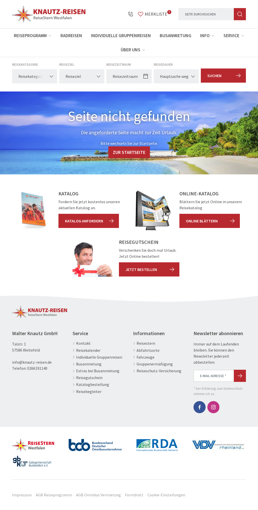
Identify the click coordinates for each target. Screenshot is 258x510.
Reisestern (146, 343)
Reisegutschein (89, 377)
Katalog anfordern (84, 220)
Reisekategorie (25, 64)
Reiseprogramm (30, 35)
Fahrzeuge (145, 357)
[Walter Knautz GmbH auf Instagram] (213, 407)
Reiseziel (66, 64)
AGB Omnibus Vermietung (98, 494)
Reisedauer (163, 64)
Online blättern (202, 220)
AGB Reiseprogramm (54, 494)
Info (205, 35)
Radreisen (71, 35)
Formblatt (134, 494)
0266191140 (37, 368)
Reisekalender (88, 350)
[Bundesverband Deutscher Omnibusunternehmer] (95, 443)
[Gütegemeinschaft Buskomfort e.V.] (32, 459)
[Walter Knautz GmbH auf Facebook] (200, 407)
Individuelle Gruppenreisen (121, 35)
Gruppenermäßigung (155, 364)
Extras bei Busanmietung (97, 370)
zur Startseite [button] (129, 152)
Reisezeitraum (118, 64)
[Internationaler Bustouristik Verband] (157, 443)
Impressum (22, 494)
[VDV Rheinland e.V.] (219, 443)
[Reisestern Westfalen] (33, 443)
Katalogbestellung (92, 384)
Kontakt (83, 343)
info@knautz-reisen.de (32, 362)
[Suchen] (240, 14)
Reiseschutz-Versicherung (159, 370)
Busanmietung (175, 35)
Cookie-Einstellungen (166, 494)
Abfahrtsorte (148, 350)
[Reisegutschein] (93, 259)
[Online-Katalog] (153, 211)
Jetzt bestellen (141, 269)
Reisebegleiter (89, 391)
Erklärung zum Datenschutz (222, 388)
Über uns (130, 50)
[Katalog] (32, 211)
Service (231, 35)
